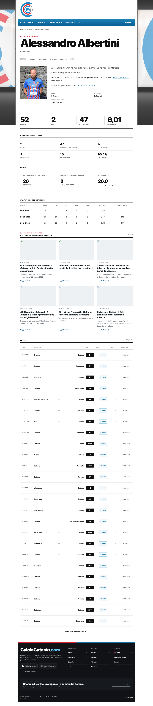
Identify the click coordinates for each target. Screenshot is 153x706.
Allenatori (94, 662)
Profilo (23, 59)
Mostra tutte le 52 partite (76, 631)
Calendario (71, 657)
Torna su (130, 697)
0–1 (90, 377)
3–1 (90, 588)
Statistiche (55, 22)
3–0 (90, 466)
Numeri (33, 59)
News (30, 22)
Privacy (42, 696)
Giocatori (30, 29)
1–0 (90, 388)
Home (22, 22)
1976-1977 (24, 211)
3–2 (90, 499)
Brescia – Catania (121, 77)
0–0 (90, 444)
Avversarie (94, 667)
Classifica (71, 662)
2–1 (90, 433)
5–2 (90, 599)
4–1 (90, 355)
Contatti (116, 662)
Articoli (63, 59)
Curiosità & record (120, 657)
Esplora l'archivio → (121, 684)
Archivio (69, 22)
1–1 (90, 366)
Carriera (42, 59)
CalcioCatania (40, 650)
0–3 (90, 566)
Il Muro (128, 22)
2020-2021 (82, 85)
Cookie (48, 696)
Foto (81, 22)
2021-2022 (93, 85)
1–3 (90, 410)
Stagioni (53, 59)
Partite (41, 22)
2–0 (90, 610)
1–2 (90, 455)
